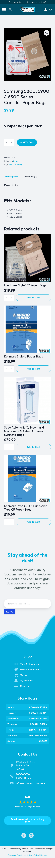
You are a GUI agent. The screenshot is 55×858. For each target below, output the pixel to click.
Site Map (44, 855)
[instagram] (31, 835)
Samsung (18, 164)
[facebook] (23, 835)
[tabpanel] (27, 200)
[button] (46, 33)
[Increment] (11, 142)
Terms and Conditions (17, 855)
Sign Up (9, 612)
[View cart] (50, 9)
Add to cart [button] (33, 297)
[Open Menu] (4, 9)
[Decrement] (6, 142)
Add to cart (27, 142)
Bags (15, 161)
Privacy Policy (33, 855)
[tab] (11, 176)
